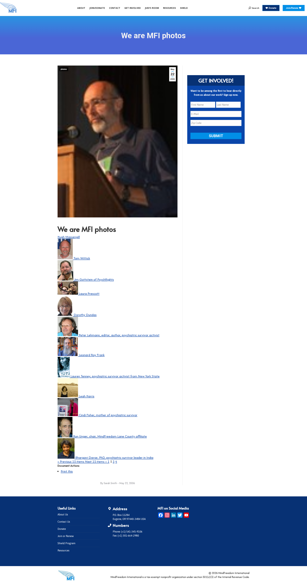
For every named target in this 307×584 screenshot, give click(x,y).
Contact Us (64, 521)
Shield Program (66, 543)
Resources (63, 550)
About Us (63, 514)
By (108, 483)
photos (64, 69)
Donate (62, 528)
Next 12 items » (96, 461)
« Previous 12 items (71, 461)
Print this (67, 471)
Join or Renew (66, 536)
